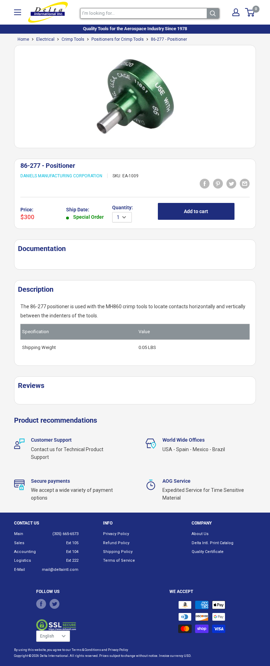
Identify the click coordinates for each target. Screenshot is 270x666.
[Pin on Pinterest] (218, 183)
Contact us (26, 523)
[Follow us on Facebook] (41, 604)
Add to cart (196, 211)
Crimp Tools (73, 39)
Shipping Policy (118, 551)
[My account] (235, 12)
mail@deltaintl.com (60, 569)
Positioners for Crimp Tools (117, 39)
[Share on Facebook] (205, 183)
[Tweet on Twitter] (231, 183)
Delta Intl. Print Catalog (212, 543)
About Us (200, 534)
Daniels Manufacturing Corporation (61, 175)
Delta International (54, 656)
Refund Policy (116, 543)
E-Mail (19, 569)
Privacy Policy (116, 534)
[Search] (213, 13)
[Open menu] (17, 12)
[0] (250, 12)
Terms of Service (119, 560)
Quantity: (122, 207)
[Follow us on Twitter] (54, 604)
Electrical (45, 39)
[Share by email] (245, 183)
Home (23, 39)
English (47, 636)
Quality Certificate (208, 551)
